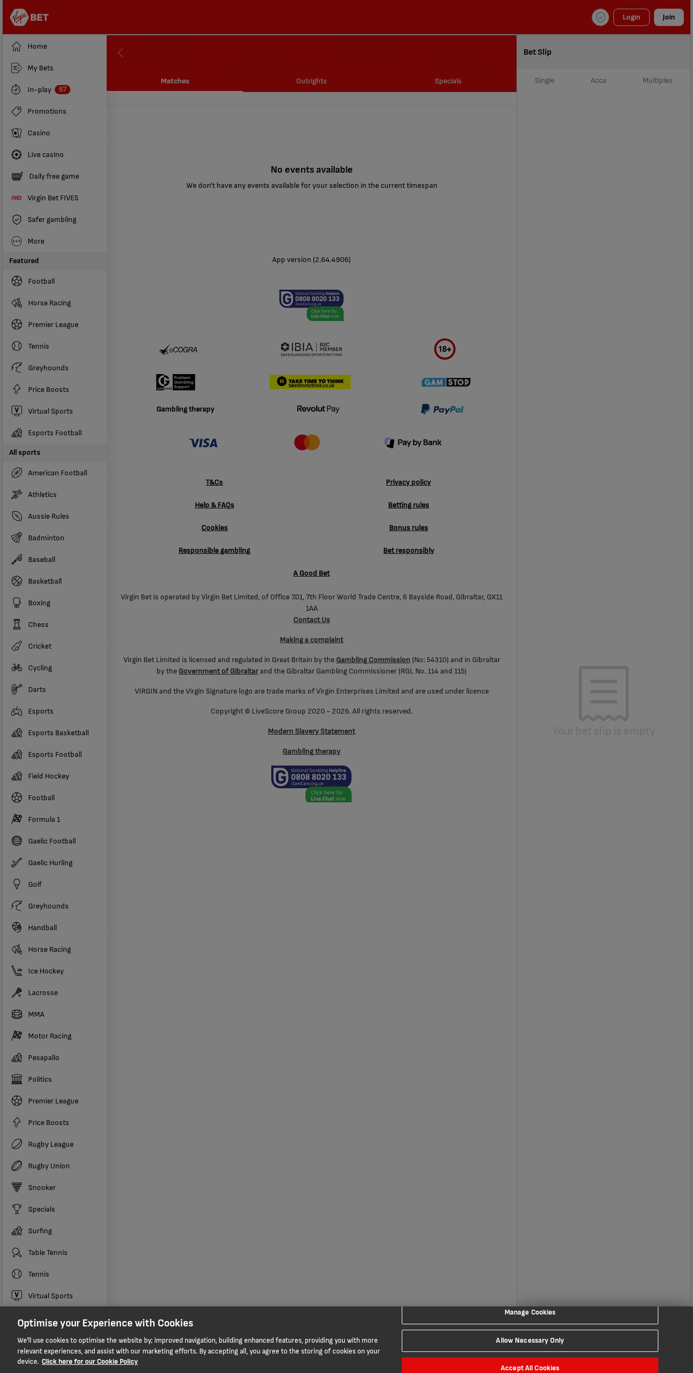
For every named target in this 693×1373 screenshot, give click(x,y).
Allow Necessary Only (530, 1340)
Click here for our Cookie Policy (90, 1361)
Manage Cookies (530, 1312)
